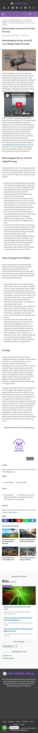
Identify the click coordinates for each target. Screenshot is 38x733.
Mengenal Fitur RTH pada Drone (16, 144)
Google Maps (20, 499)
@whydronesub (30, 457)
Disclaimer (11, 721)
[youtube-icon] (12, 8)
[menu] (4, 14)
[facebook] (5, 520)
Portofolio (25, 721)
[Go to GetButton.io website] (4, 731)
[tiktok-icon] (8, 8)
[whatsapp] (25, 520)
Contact (22, 724)
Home (5, 721)
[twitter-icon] (21, 8)
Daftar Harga (10, 472)
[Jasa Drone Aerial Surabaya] (19, 3)
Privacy (18, 721)
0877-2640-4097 (21, 482)
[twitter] (12, 520)
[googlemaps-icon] (29, 8)
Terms (31, 721)
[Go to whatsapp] (4, 727)
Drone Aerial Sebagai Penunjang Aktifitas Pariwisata (8, 541)
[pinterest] (19, 520)
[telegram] (32, 520)
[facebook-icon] (17, 8)
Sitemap (15, 724)
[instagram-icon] (4, 8)
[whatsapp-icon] (34, 8)
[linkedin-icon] (25, 8)
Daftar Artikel (13, 512)
